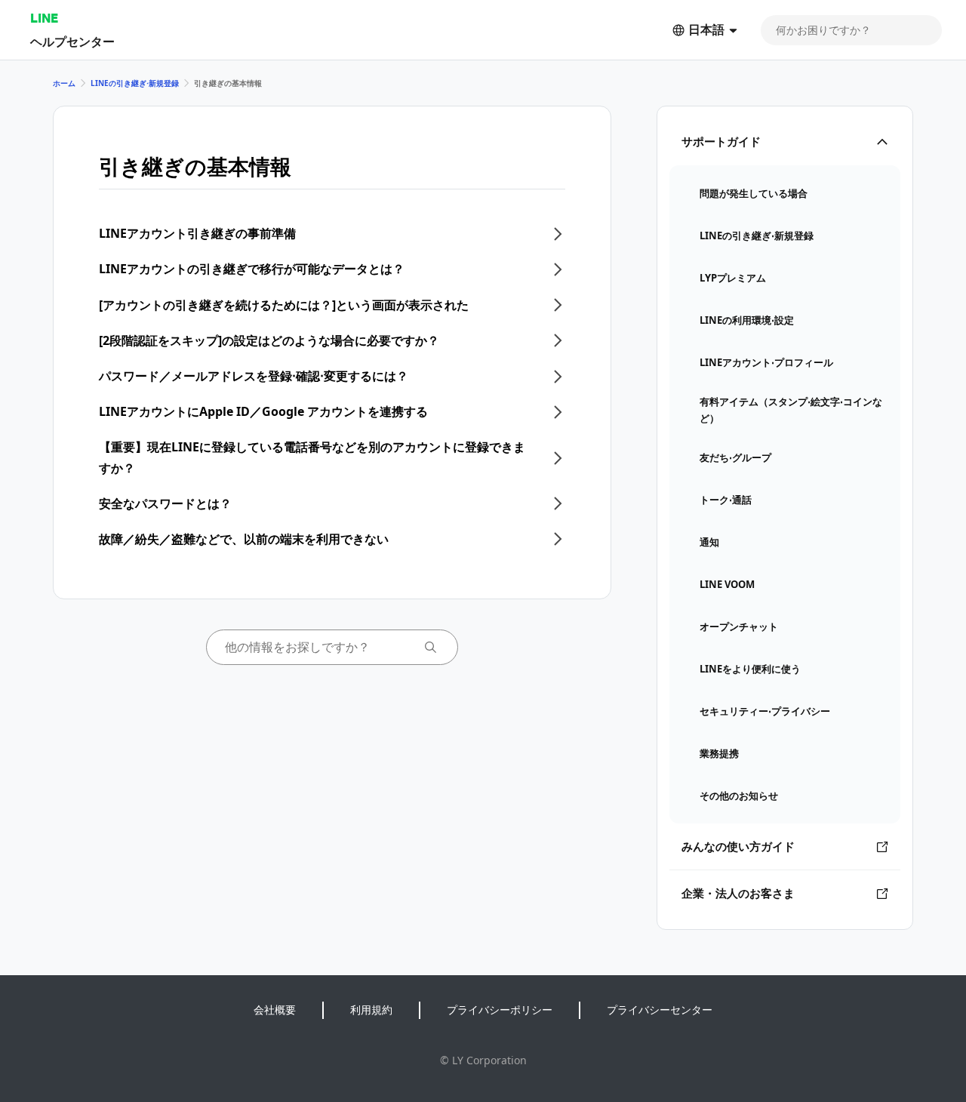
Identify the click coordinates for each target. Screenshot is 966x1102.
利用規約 (371, 1009)
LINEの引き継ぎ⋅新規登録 (135, 83)
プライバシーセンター (659, 1009)
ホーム (64, 83)
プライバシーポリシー (499, 1009)
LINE (44, 18)
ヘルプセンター (72, 41)
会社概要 (275, 1009)
